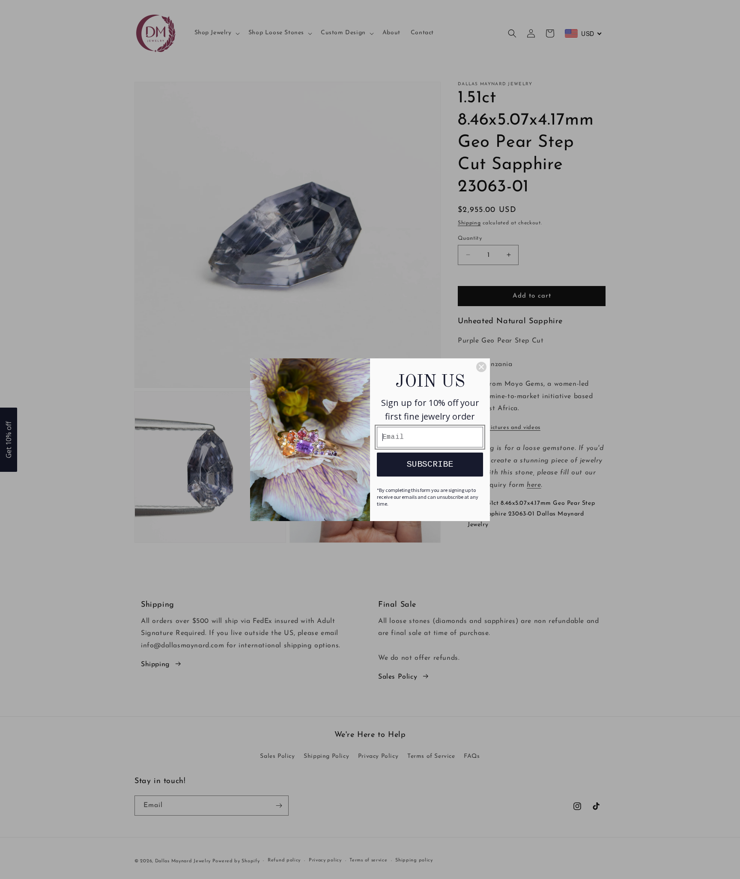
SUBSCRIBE (430, 464)
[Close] (481, 367)
